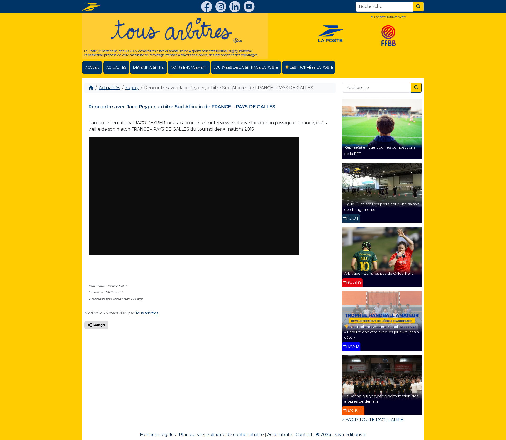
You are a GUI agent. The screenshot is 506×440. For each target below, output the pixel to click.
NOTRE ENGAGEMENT (189, 67)
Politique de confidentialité (235, 434)
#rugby (352, 282)
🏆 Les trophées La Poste (309, 67)
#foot (351, 218)
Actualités (109, 87)
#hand (351, 346)
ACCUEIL (92, 67)
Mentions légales (158, 434)
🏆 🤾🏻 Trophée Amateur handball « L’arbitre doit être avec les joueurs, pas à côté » (381, 331)
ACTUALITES (116, 67)
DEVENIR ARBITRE (148, 67)
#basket (353, 410)
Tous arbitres (146, 313)
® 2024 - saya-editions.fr (341, 434)
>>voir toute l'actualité (372, 419)
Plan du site (191, 434)
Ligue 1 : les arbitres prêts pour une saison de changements (381, 206)
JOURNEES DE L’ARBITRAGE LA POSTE (246, 67)
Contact (304, 434)
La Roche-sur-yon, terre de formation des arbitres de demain (381, 398)
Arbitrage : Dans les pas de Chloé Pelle (379, 273)
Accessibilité (279, 434)
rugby (132, 87)
